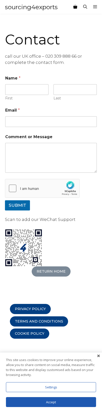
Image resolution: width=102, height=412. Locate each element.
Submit (17, 205)
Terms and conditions (39, 321)
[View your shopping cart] (75, 7)
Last (57, 98)
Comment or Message (28, 136)
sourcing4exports (31, 7)
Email (12, 110)
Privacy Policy (30, 309)
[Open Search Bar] (85, 7)
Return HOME (51, 271)
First (9, 98)
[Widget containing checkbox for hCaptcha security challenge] (42, 188)
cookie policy (29, 333)
